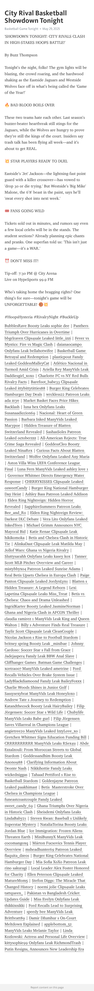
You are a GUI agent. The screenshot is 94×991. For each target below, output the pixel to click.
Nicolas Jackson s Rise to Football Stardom (41, 637)
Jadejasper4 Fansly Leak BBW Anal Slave (39, 656)
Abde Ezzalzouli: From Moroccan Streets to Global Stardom (47, 749)
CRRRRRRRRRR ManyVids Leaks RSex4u (40, 743)
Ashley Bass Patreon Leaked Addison (56, 494)
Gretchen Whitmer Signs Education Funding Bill (45, 737)
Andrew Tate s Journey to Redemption (38, 699)
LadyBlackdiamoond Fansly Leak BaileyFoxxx (43, 681)
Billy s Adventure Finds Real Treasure (53, 625)
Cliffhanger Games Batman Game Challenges (43, 662)
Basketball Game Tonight (21, 29)
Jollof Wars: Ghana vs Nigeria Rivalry (37, 550)
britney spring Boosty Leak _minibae (36, 643)
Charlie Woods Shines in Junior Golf (35, 687)
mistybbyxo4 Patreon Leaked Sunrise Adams (42, 568)
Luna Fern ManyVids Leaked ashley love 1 (52, 469)
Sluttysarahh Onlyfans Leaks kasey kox (37, 556)
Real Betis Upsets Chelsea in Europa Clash (40, 575)
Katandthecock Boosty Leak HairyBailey (39, 706)
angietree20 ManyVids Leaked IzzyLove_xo (41, 731)
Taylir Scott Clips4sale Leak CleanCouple (39, 631)
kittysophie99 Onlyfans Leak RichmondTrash (43, 942)
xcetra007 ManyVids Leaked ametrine (37, 668)
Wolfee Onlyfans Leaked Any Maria (59, 456)
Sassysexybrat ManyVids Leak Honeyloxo (40, 693)
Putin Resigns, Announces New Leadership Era (44, 949)
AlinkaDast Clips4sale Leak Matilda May (48, 543)
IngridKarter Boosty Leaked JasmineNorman (42, 606)
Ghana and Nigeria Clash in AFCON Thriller (42, 612)
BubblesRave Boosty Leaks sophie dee (37, 325)
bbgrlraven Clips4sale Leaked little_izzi (38, 338)
